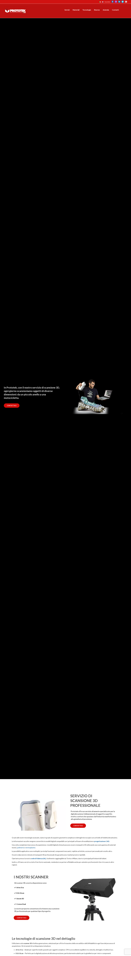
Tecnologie (86, 10)
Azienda (106, 10)
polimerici (20, 848)
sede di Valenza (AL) (38, 858)
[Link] (100, 2)
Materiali (76, 10)
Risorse (97, 10)
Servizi (67, 10)
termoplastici (30, 848)
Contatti (115, 10)
